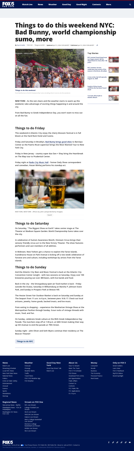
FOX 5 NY (30, 45)
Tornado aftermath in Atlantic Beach (95, 96)
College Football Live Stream (32, 408)
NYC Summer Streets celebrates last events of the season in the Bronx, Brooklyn (97, 69)
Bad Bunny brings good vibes (58, 142)
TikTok (117, 442)
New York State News (10, 373)
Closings (27, 368)
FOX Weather (29, 381)
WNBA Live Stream (31, 428)
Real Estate (94, 378)
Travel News (29, 376)
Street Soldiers (118, 366)
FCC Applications (74, 391)
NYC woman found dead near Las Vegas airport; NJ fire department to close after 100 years (97, 59)
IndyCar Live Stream (31, 417)
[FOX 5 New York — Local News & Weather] (9, 4)
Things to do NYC (40, 45)
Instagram (113, 442)
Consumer (94, 366)
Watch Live (6, 366)
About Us (73, 362)
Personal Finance (96, 376)
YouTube (121, 442)
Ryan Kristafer (21, 45)
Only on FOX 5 (119, 362)
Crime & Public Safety (10, 381)
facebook (109, 442)
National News (8, 376)
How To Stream (74, 366)
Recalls (93, 368)
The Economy (95, 373)
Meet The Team (74, 368)
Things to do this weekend (25, 90)
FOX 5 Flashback (118, 371)
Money (94, 362)
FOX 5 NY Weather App (32, 378)
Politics (5, 378)
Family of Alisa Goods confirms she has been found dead (97, 88)
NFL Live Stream (30, 405)
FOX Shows (72, 373)
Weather (29, 362)
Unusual (5, 386)
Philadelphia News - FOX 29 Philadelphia (12, 408)
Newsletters (7, 393)
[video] (113, 60)
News (5, 362)
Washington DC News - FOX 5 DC (10, 413)
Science (5, 388)
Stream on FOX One (34, 402)
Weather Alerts (30, 371)
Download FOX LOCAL (76, 376)
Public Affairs (73, 381)
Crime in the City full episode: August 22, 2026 (97, 78)
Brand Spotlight (118, 376)
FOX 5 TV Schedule (75, 371)
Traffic (27, 373)
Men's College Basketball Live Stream (33, 420)
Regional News (10, 402)
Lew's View (116, 368)
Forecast (28, 366)
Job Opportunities (75, 378)
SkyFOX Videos (118, 373)
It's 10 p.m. (72, 393)
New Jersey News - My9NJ (11, 405)
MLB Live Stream (30, 412)
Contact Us (72, 383)
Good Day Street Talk (54, 368)
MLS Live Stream (30, 431)
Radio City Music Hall (38, 162)
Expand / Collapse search (130, 4)
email (129, 442)
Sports (5, 391)
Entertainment (7, 383)
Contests (72, 386)
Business (94, 371)
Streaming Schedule (9, 368)
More (108, 4)
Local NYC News (8, 371)
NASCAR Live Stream (32, 414)
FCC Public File (74, 388)
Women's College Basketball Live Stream (32, 425)
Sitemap (5, 396)
